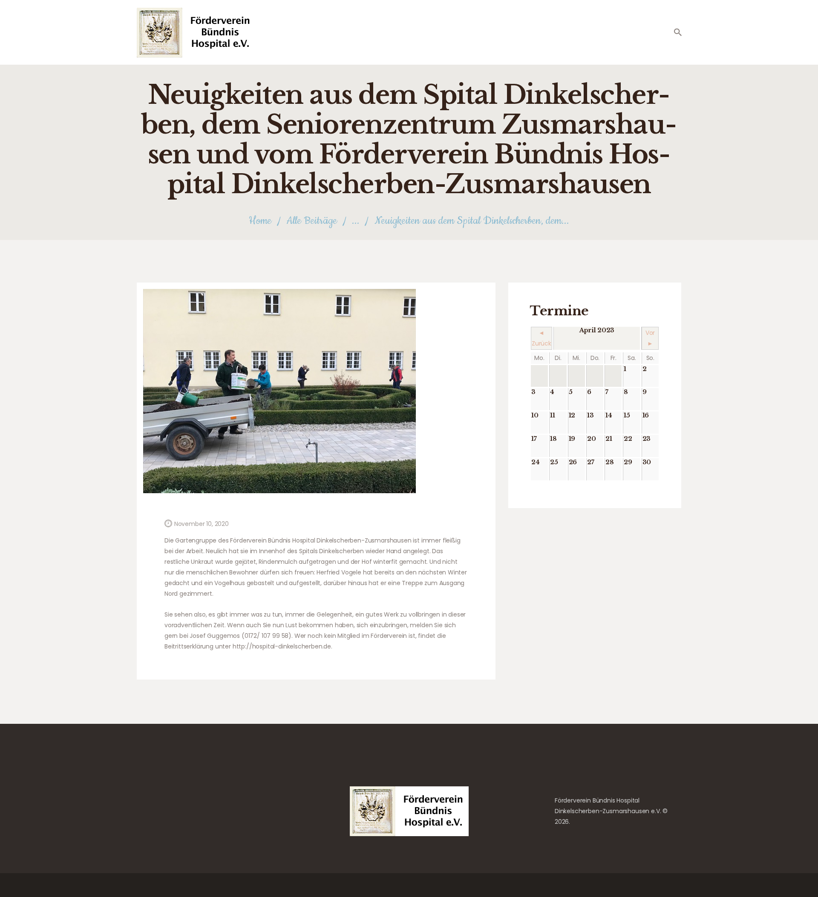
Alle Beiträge (311, 221)
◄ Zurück (541, 338)
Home (260, 221)
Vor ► (650, 338)
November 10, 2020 (201, 524)
